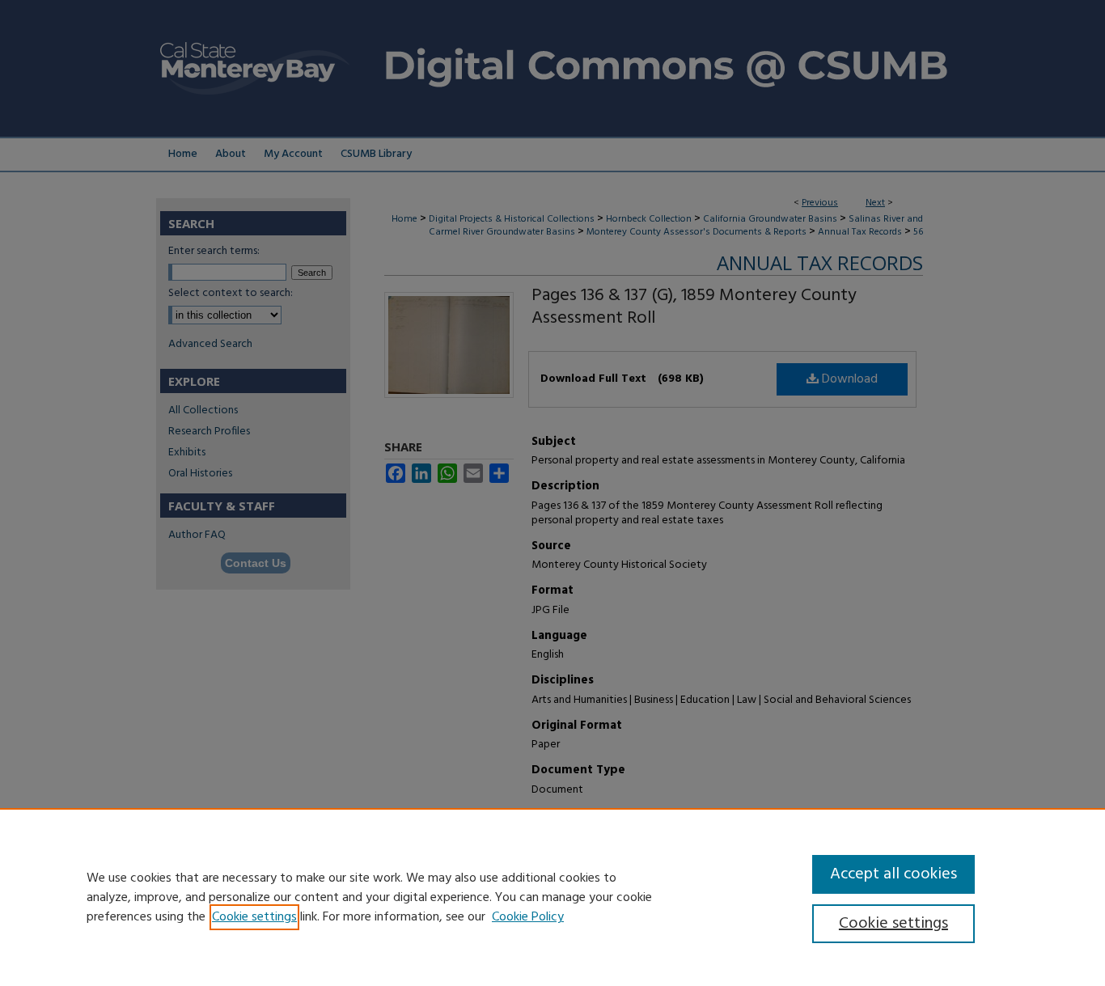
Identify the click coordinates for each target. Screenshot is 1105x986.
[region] (552, 897)
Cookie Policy (528, 917)
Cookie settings (254, 917)
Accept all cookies (893, 874)
